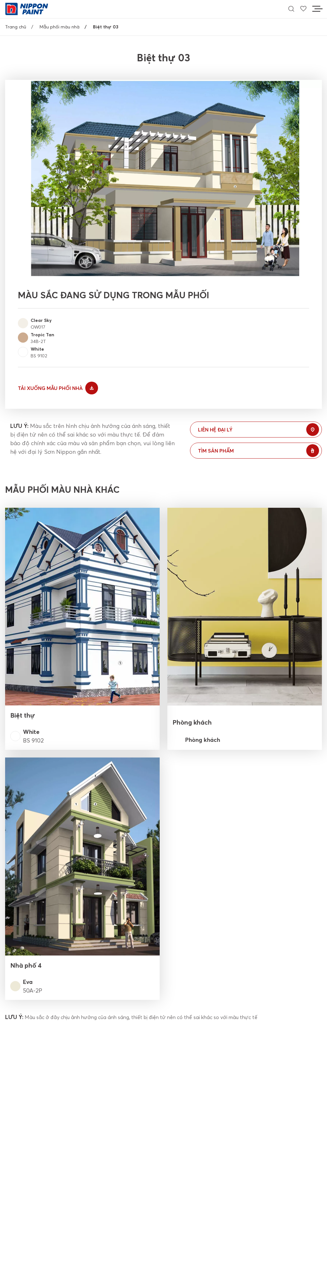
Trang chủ (15, 27)
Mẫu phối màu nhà (60, 27)
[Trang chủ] (26, 8)
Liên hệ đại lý (215, 429)
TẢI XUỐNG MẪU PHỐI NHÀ (50, 388)
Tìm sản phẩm (216, 450)
